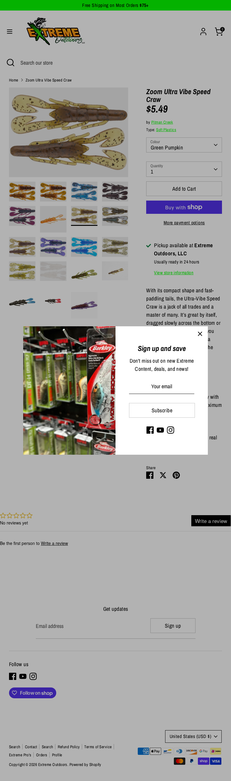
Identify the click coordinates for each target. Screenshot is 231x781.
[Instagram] (170, 430)
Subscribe (162, 410)
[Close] (200, 334)
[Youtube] (160, 430)
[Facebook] (150, 430)
